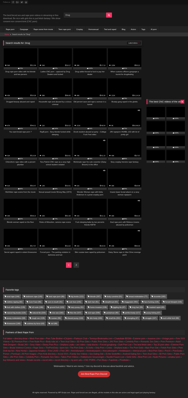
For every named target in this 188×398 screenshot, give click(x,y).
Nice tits (75, 313)
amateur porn (174, 357)
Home (7, 34)
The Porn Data (76, 348)
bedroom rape (34, 296)
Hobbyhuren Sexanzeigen (92, 357)
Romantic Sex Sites (150, 342)
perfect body (132, 313)
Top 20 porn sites (161, 345)
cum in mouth (55, 302)
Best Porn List (144, 357)
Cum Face (35, 302)
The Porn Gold (136, 348)
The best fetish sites (142, 345)
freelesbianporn (93, 351)
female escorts (33, 360)
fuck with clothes (16, 307)
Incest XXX (63, 354)
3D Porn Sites (83, 342)
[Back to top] (180, 390)
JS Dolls (89, 348)
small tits (114, 318)
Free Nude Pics (37, 342)
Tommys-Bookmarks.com (100, 338)
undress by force (35, 323)
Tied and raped (110, 29)
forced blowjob (173, 302)
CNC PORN (89, 360)
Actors (133, 29)
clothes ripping (15, 302)
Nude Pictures (159, 357)
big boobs (77, 296)
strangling (133, 318)
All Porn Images (29, 354)
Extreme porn (139, 338)
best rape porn (56, 296)
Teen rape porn (64, 29)
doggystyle (131, 302)
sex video (80, 345)
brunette (159, 296)
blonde (95, 296)
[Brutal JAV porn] (166, 20)
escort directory (62, 360)
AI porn (154, 29)
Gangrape (24, 29)
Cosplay (79, 29)
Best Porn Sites (156, 351)
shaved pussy (75, 318)
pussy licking (153, 313)
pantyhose (112, 313)
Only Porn (99, 348)
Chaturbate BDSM (122, 338)
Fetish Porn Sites (168, 348)
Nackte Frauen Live (115, 357)
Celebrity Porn (132, 342)
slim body (96, 318)
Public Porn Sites (99, 342)
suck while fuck (171, 318)
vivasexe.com (153, 338)
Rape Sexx (38, 348)
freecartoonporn (110, 351)
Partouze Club (80, 338)
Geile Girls (131, 357)
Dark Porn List (124, 345)
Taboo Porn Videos (69, 357)
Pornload (15, 354)
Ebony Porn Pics (50, 345)
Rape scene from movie (43, 29)
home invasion (98, 307)
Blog (123, 29)
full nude (37, 307)
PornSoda (177, 351)
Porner (6, 354)
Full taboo (7, 338)
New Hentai (21, 351)
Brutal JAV (23, 345)
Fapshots (113, 360)
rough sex (38, 318)
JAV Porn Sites (116, 342)
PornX (168, 351)
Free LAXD (53, 351)
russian (56, 318)
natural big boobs (16, 313)
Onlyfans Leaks (67, 345)
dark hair (93, 302)
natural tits (39, 313)
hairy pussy (77, 307)
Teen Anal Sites (67, 342)
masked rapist (156, 307)
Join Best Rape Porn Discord (94, 374)
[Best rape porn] (24, 10)
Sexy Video (35, 345)
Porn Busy (102, 360)
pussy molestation (16, 318)
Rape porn (10, 29)
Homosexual (93, 29)
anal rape (13, 296)
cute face (75, 302)
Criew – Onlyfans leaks (117, 348)
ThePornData (52, 348)
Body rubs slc (52, 342)
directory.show (20, 338)
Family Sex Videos (78, 354)
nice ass (58, 313)
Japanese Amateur (37, 351)
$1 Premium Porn (19, 342)
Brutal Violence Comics (20, 348)
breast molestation (138, 296)
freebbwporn (125, 351)
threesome (13, 323)
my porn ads (76, 360)
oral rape (94, 313)
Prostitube (124, 360)
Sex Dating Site (96, 354)
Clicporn (68, 338)
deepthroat (111, 302)
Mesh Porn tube (37, 338)
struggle (151, 318)
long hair (137, 307)
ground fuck (57, 307)
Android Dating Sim (132, 354)
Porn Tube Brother (54, 338)
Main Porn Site (152, 348)
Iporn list (64, 348)
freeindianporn (77, 351)
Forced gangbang (108, 345)
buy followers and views (14, 360)
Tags (143, 29)
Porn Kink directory (47, 354)
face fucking (151, 302)
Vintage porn (168, 338)
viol (54, 323)
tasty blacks (92, 345)
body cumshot (114, 296)
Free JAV (64, 351)
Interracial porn (139, 351)
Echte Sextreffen (113, 354)
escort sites (47, 360)
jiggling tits (119, 307)
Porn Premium (167, 342)
